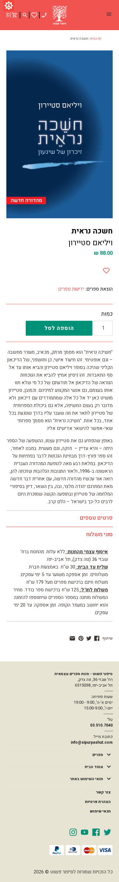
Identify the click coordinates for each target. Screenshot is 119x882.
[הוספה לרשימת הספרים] (106, 269)
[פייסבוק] (96, 638)
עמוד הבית (94, 767)
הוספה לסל (59, 328)
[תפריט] (109, 15)
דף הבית (95, 38)
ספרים (97, 755)
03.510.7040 (101, 725)
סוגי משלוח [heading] (99, 534)
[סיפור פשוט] (60, 15)
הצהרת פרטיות (98, 802)
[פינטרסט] (80, 638)
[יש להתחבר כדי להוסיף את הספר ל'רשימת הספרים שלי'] (34, 15)
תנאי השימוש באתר (86, 779)
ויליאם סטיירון (90, 242)
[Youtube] (84, 832)
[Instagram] (73, 832)
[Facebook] (96, 832)
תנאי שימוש (100, 811)
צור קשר (103, 792)
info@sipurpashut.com (92, 742)
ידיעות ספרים (71, 289)
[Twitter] (107, 832)
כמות (107, 314)
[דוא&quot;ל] (72, 638)
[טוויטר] (88, 638)
